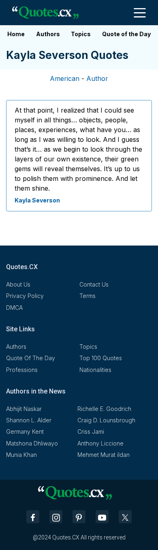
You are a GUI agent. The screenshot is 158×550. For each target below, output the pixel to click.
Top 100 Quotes (100, 357)
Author (97, 78)
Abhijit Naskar (24, 408)
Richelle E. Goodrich (104, 408)
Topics (81, 33)
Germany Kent (25, 431)
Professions (22, 369)
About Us (18, 284)
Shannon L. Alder (28, 420)
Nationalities (95, 369)
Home (16, 33)
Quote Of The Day (30, 357)
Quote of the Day (126, 33)
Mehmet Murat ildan (103, 454)
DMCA (14, 307)
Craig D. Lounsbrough (106, 420)
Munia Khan (21, 454)
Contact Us (94, 284)
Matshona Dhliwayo (32, 443)
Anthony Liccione (100, 443)
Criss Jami (90, 431)
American (64, 78)
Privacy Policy (25, 295)
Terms (87, 295)
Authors (48, 33)
